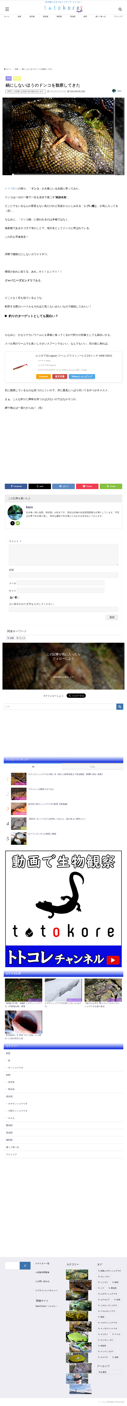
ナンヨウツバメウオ (109, 1329)
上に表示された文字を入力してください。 (32, 604)
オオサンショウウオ (18, 1103)
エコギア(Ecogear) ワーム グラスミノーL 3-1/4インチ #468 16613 (73, 355)
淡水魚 (17, 78)
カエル (11, 1118)
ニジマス (104, 1282)
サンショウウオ (15, 1067)
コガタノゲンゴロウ (109, 1305)
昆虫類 (9, 1133)
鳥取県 (103, 1346)
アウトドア (11, 1154)
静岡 (116, 1282)
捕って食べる (12, 1147)
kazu (119, 91)
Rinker (48, 360)
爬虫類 (9, 1125)
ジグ (102, 1288)
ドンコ (22, 638)
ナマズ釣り (11, 188)
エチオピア (105, 1300)
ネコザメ (104, 1334)
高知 (102, 1317)
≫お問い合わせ (42, 1281)
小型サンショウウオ (18, 1111)
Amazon (43, 376)
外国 (118, 1300)
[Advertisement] (64, 43)
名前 (11, 570)
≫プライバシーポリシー (46, 1290)
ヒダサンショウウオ (109, 1294)
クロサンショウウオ (109, 1323)
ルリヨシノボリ (107, 1340)
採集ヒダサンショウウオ (111, 1271)
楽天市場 (59, 376)
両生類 (9, 1096)
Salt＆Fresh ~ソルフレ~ (46, 1306)
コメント (15, 541)
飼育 (8, 1053)
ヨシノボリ (105, 1277)
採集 (12, 638)
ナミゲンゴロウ (107, 1351)
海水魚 (11, 1089)
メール (12, 583)
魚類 (9, 78)
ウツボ (117, 1334)
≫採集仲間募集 (42, 1272)
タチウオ (104, 1357)
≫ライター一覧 (42, 1263)
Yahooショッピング (82, 376)
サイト (12, 591)
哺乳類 (9, 1140)
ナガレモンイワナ (108, 1311)
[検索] (25, 1265)
